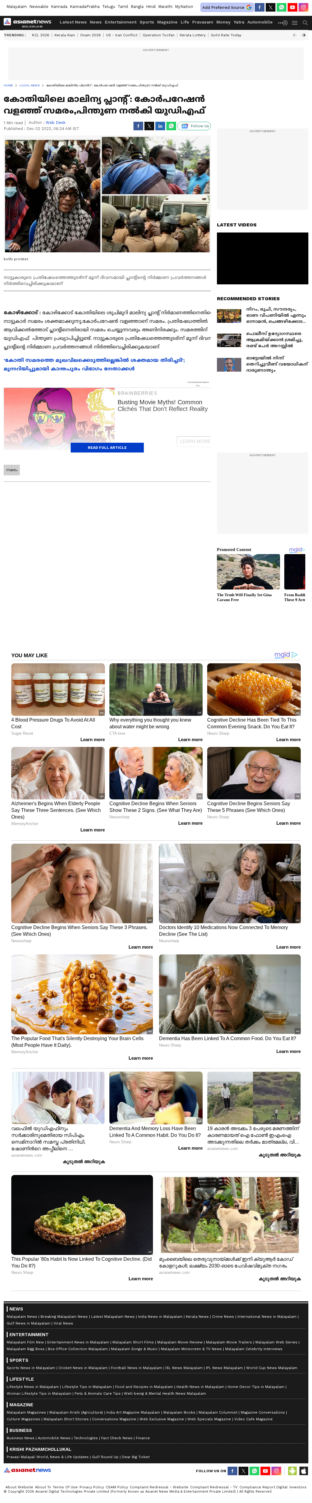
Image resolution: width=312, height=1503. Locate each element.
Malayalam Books (179, 1412)
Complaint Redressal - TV (214, 1487)
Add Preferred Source (223, 7)
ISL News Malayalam (184, 1368)
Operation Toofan (159, 35)
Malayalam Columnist (218, 1412)
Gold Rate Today (226, 35)
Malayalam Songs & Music (134, 1349)
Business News (20, 1438)
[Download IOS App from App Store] (303, 1471)
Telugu (108, 6)
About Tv (43, 1487)
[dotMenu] (281, 22)
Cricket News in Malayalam (83, 1368)
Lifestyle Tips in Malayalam (87, 1387)
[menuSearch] (305, 22)
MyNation (184, 6)
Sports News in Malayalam (31, 1368)
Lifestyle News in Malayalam (33, 1387)
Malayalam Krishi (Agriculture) (76, 1412)
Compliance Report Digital (263, 1487)
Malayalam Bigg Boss (25, 1349)
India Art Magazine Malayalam (133, 1412)
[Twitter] (270, 7)
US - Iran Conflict (121, 35)
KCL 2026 (40, 35)
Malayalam (16, 6)
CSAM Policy (117, 1487)
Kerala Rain (65, 35)
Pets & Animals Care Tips (98, 1393)
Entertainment (120, 22)
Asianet (27, 1470)
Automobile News (54, 1438)
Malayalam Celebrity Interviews (253, 1349)
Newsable (38, 6)
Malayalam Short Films (133, 1342)
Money (223, 22)
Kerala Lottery (193, 35)
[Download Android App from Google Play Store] (292, 1471)
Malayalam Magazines (26, 1412)
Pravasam (202, 22)
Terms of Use (65, 1487)
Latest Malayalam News (113, 1316)
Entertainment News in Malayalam (78, 1342)
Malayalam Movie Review (180, 1342)
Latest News (73, 22)
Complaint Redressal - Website (159, 1487)
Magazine (167, 22)
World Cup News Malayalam (271, 1368)
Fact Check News (117, 1438)
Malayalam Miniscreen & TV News (191, 1349)
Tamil (123, 6)
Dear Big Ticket (136, 1457)
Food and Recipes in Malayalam (144, 1387)
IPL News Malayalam (224, 1368)
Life (185, 22)
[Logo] (29, 23)
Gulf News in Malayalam (28, 1323)
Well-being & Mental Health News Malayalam (165, 1393)
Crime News (223, 1316)
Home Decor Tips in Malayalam (256, 1387)
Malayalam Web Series (276, 1342)
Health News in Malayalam (200, 1387)
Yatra (239, 22)
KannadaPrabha (85, 6)
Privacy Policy (92, 1487)
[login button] (287, 23)
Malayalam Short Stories (66, 1419)
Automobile (260, 22)
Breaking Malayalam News (64, 1316)
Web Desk (56, 122)
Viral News (63, 1323)
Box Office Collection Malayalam (78, 1349)
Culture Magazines (23, 1419)
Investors (298, 1487)
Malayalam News (22, 1316)
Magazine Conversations (263, 1412)
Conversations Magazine (114, 1419)
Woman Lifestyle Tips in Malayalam (39, 1393)
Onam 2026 (90, 35)
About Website (19, 1487)
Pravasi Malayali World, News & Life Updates (48, 1457)
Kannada (59, 6)
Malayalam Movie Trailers (229, 1342)
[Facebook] (259, 7)
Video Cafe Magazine (253, 1419)
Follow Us (200, 126)
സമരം (11, 470)
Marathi (165, 6)
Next (303, 35)
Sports (147, 22)
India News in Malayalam (160, 1316)
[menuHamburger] (295, 23)
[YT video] (292, 7)
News (96, 22)
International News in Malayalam (266, 1316)
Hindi (151, 6)
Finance (143, 1438)
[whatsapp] (281, 7)
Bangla (137, 6)
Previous (294, 35)
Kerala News (197, 1316)
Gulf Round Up (105, 1457)
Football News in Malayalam (136, 1368)
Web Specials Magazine (209, 1419)
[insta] (303, 7)
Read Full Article (107, 447)
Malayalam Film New (25, 1342)
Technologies (86, 1438)
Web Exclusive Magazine (162, 1419)
